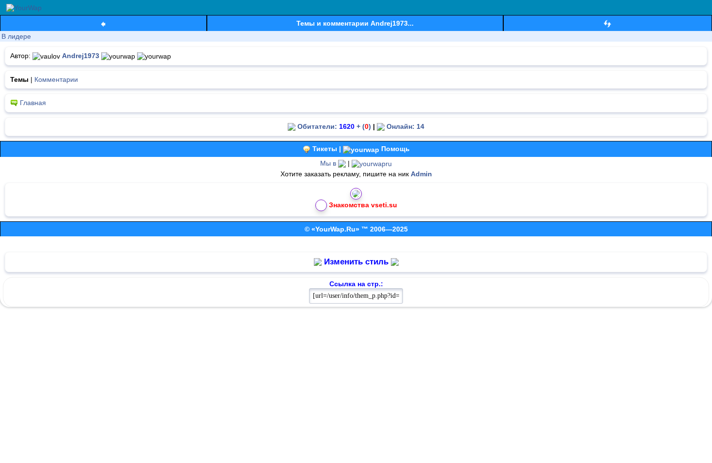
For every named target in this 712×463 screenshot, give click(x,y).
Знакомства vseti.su (363, 205)
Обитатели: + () (333, 126)
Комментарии (56, 79)
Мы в (329, 163)
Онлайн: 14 (404, 126)
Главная (33, 103)
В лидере (16, 36)
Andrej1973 (80, 56)
